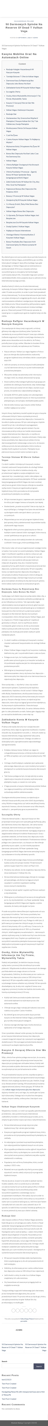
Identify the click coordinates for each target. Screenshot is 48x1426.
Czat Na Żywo (12, 135)
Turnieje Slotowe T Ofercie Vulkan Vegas (22, 76)
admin (35, 37)
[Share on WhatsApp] (13, 1310)
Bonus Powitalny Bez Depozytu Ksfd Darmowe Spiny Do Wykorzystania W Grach (21, 245)
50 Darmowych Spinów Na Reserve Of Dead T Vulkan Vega (12, 1347)
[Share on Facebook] (18, 1310)
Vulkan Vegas (11, 160)
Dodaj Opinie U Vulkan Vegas (18, 226)
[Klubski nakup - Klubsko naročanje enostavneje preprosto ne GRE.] (24, 8)
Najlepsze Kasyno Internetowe (18, 230)
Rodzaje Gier (11, 114)
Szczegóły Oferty (13, 92)
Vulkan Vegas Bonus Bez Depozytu (20, 211)
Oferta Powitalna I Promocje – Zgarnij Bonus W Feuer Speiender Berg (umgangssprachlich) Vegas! (21, 175)
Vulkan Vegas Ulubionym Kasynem (20, 110)
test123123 (6, 1379)
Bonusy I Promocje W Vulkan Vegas (20, 196)
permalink (24, 1321)
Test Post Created (9, 1383)
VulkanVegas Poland (24, 21)
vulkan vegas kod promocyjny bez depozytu (22, 1089)
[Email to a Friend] (26, 1310)
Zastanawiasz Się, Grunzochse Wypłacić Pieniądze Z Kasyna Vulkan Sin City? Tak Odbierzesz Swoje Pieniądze (22, 121)
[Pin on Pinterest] (30, 1310)
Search (4, 1361)
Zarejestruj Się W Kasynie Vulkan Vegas (22, 200)
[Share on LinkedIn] (34, 1310)
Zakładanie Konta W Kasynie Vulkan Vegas (23, 87)
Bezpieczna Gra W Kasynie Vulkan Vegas (22, 222)
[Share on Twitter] (22, 1310)
